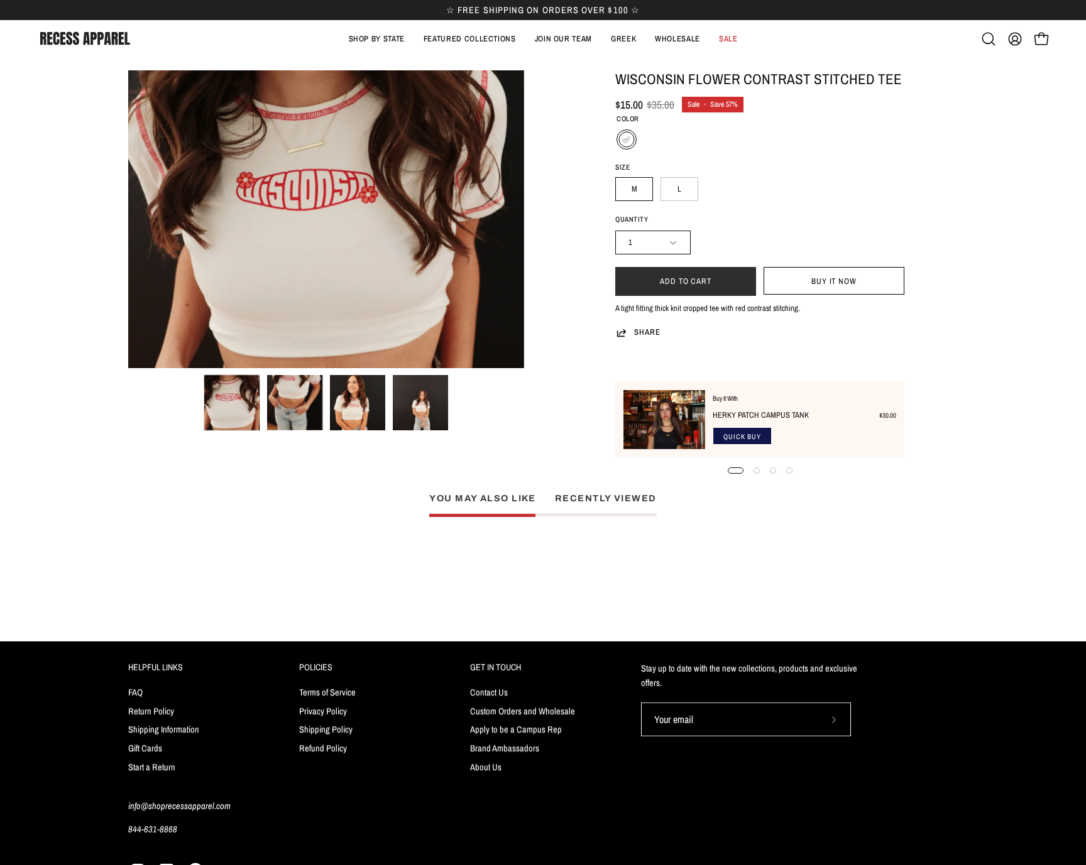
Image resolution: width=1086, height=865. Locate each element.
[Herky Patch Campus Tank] (664, 419)
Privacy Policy (323, 710)
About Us (486, 767)
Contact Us (489, 692)
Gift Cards (145, 748)
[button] (469, 39)
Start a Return (151, 767)
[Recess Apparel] (85, 38)
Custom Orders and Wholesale (522, 710)
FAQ (135, 692)
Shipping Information (163, 729)
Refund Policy (323, 748)
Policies (315, 667)
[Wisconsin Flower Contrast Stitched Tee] (232, 402)
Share (647, 332)
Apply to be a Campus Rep (516, 729)
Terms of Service (327, 692)
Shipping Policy (326, 729)
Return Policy (151, 710)
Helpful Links (155, 667)
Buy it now (834, 281)
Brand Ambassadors (504, 748)
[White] (627, 139)
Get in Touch (495, 667)
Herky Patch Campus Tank (761, 415)
